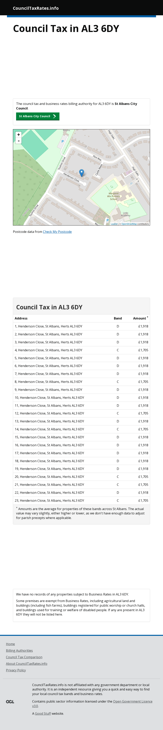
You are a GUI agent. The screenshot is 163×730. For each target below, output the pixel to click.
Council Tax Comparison (24, 657)
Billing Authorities (19, 650)
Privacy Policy (16, 670)
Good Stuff (43, 713)
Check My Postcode (57, 231)
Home (10, 644)
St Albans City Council (34, 116)
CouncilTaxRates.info (36, 8)
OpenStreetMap (129, 223)
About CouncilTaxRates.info (26, 663)
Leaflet (114, 223)
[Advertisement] (81, 68)
